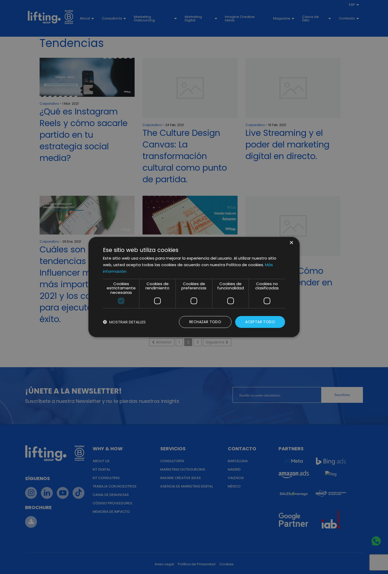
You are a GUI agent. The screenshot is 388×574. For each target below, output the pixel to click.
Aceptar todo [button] (260, 321)
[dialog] (194, 287)
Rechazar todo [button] (205, 321)
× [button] (291, 243)
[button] (124, 321)
